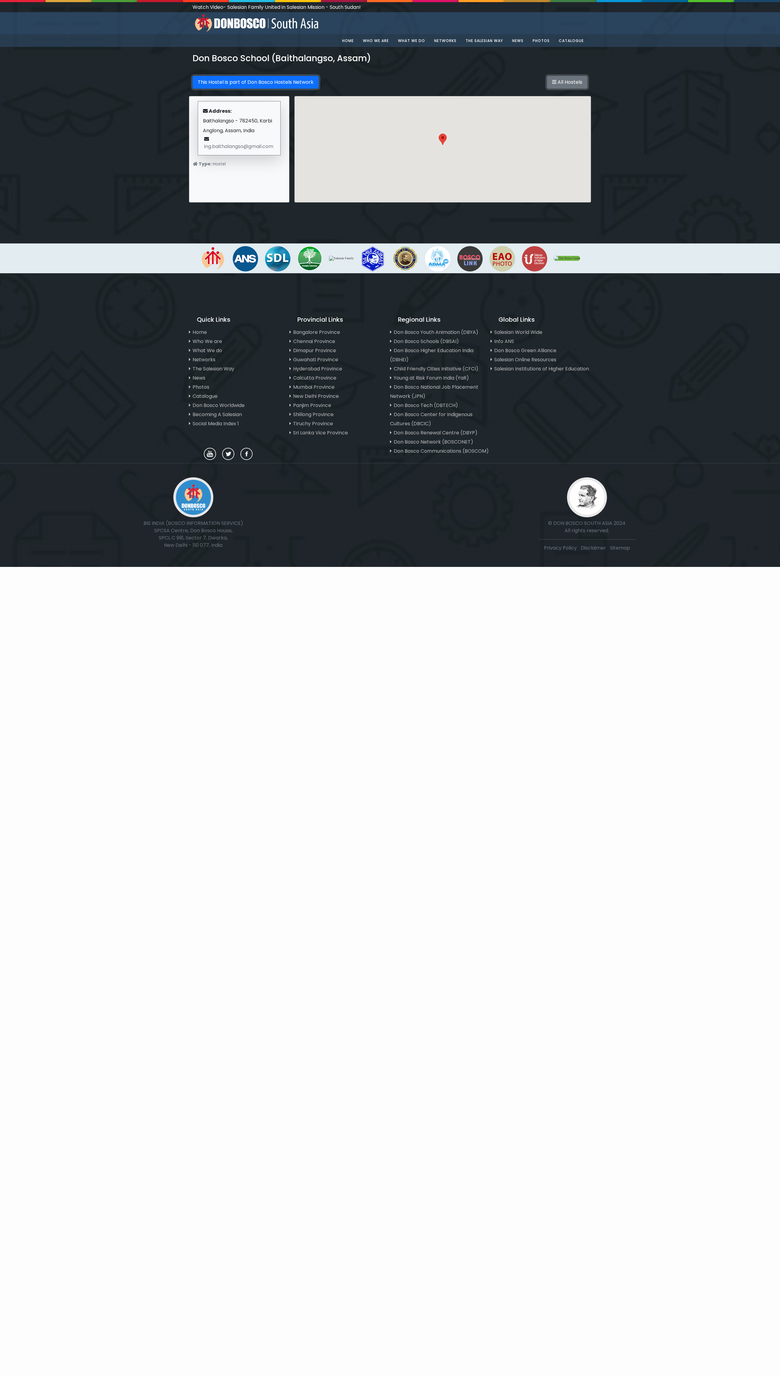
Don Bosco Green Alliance (525, 350)
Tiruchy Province (313, 423)
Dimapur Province (314, 350)
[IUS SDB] (534, 258)
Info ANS (504, 341)
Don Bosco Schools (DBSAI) (426, 341)
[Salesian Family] (310, 258)
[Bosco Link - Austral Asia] (470, 258)
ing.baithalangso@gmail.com (238, 146)
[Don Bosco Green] (567, 258)
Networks (445, 40)
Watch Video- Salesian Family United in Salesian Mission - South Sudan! (277, 7)
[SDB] (213, 258)
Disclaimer (594, 547)
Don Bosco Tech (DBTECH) (426, 405)
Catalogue (571, 40)
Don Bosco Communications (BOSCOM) (441, 451)
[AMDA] (437, 258)
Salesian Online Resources (525, 359)
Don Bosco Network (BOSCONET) (433, 441)
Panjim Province (312, 405)
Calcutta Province (314, 377)
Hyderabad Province (317, 368)
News (517, 40)
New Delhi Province (316, 396)
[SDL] (277, 258)
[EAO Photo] (502, 258)
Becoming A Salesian (217, 414)
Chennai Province (314, 341)
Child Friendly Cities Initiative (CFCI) (436, 368)
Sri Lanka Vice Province (320, 432)
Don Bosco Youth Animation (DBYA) (436, 332)
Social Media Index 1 (216, 423)
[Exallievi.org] (405, 258)
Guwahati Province (315, 359)
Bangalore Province (316, 332)
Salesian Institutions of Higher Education (541, 368)
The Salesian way (484, 40)
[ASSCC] (373, 258)
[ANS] (245, 258)
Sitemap (620, 547)
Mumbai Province (314, 387)
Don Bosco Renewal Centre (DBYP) (435, 432)
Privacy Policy (560, 547)
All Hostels (569, 82)
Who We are (207, 341)
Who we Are (376, 40)
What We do (207, 350)
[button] (443, 143)
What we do (411, 40)
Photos (541, 40)
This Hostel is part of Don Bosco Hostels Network (256, 82)
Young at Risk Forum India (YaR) (431, 377)
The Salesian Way (213, 368)
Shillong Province (313, 414)
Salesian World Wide (518, 332)
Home (348, 40)
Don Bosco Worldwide (219, 405)
